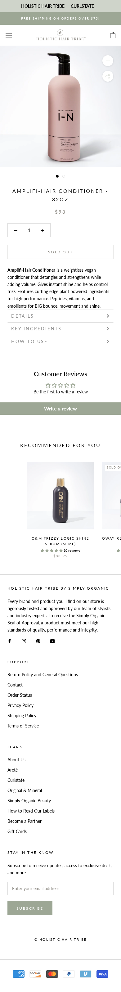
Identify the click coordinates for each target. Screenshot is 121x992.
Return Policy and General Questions (42, 674)
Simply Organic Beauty (29, 800)
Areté (12, 769)
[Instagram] (24, 640)
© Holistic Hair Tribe (60, 939)
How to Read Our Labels (31, 810)
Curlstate (16, 780)
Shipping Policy (21, 715)
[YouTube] (52, 640)
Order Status (19, 695)
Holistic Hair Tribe (43, 6)
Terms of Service (23, 725)
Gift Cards (17, 831)
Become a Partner (24, 821)
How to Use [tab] (29, 341)
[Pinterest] (38, 640)
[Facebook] (9, 640)
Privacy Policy (20, 705)
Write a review (60, 408)
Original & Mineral (24, 790)
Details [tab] (22, 316)
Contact (15, 684)
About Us (16, 759)
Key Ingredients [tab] (36, 328)
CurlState (82, 6)
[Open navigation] (9, 35)
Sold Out (60, 252)
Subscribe (29, 908)
